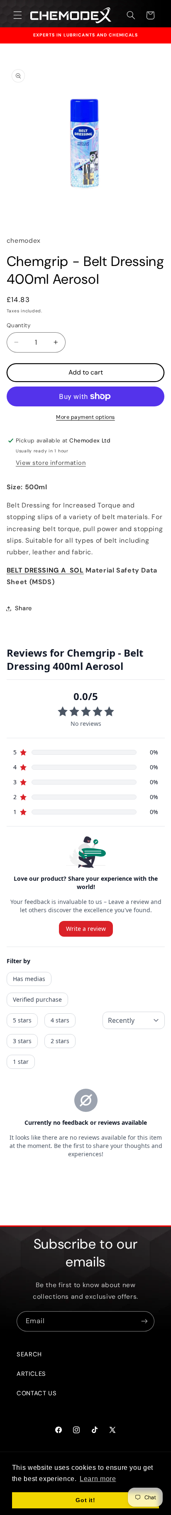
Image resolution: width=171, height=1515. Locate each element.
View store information (51, 463)
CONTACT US (36, 1393)
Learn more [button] (98, 1478)
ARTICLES (31, 1374)
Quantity (19, 325)
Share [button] (23, 608)
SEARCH (29, 1354)
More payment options (85, 417)
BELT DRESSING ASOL (45, 570)
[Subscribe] (144, 1321)
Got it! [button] (85, 1500)
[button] (17, 15)
